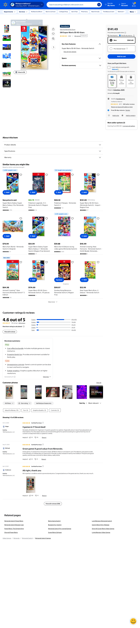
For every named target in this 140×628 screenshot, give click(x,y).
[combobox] (74, 4)
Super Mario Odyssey (55, 532)
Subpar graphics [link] (13, 371)
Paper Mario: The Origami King (14, 528)
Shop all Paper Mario (11, 532)
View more (51, 302)
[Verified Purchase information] (43, 423)
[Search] (99, 4)
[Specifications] (100, 151)
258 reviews (22, 323)
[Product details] (100, 145)
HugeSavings (120, 99)
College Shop (63, 11)
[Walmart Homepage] (5, 4)
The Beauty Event (108, 11)
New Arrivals (95, 11)
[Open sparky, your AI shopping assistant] (133, 621)
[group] (70, 36)
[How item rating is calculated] (24, 326)
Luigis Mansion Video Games (101, 532)
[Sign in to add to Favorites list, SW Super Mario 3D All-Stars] (53, 34)
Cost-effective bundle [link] (15, 348)
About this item (10, 137)
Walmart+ (121, 11)
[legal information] (125, 33)
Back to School (50, 11)
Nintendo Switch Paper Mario (13, 521)
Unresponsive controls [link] (15, 364)
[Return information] (133, 35)
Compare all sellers (128, 126)
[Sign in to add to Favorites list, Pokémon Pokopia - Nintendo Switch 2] (72, 174)
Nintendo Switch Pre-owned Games (59, 528)
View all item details (70, 52)
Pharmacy (84, 11)
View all (98, 382)
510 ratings (77, 36)
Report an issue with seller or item (122, 107)
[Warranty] (100, 157)
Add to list (115, 115)
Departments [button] (8, 12)
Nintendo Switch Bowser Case (14, 525)
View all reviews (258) (53, 504)
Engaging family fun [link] (14, 354)
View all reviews (9, 332)
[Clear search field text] (94, 4)
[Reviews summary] (72, 36)
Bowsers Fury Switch (54, 525)
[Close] (40, 12)
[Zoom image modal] (53, 39)
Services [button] (22, 12)
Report (44, 437)
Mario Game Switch (54, 521)
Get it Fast (74, 11)
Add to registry (131, 115)
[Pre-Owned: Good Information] (127, 48)
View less (46, 377)
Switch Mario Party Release (100, 525)
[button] (110, 4)
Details (127, 110)
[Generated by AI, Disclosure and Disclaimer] (15, 377)
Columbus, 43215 (118, 90)
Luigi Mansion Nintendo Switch (102, 521)
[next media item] (53, 47)
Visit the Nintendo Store (67, 29)
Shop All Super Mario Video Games (103, 528)
